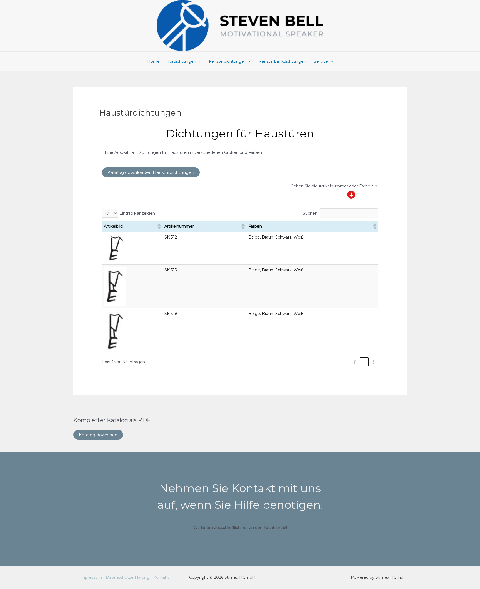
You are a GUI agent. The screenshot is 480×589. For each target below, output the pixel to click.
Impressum (90, 577)
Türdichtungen (182, 61)
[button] (159, 226)
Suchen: (310, 213)
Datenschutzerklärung (127, 577)
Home (153, 61)
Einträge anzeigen (137, 213)
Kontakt (161, 577)
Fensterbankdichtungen (282, 61)
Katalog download (98, 434)
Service (321, 61)
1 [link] (364, 361)
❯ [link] (373, 361)
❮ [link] (354, 361)
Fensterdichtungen (227, 61)
